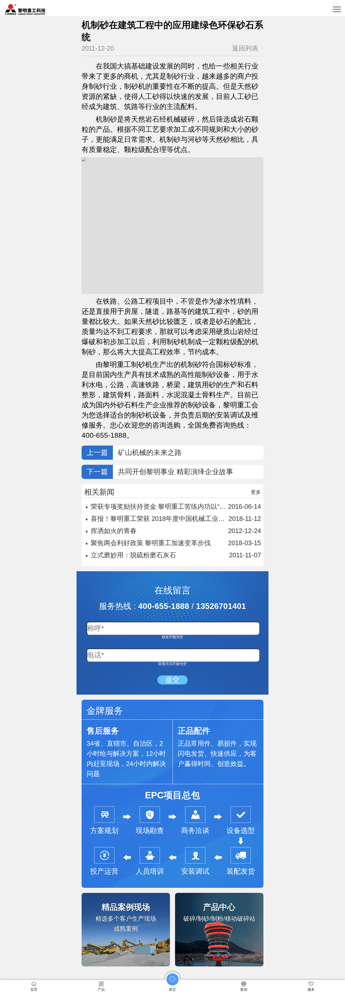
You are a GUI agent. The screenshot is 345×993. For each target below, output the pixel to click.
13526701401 (221, 606)
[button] (336, 9)
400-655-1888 (163, 606)
